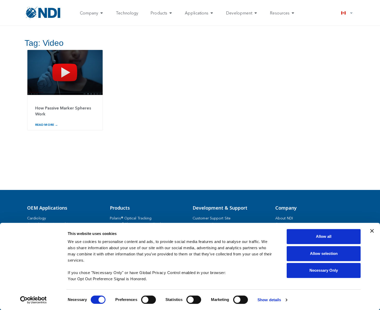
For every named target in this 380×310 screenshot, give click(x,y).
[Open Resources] (293, 13)
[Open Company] (102, 13)
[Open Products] (171, 13)
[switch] (148, 300)
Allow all (323, 236)
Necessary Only (323, 270)
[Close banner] (372, 231)
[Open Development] (256, 13)
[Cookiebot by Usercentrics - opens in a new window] (33, 300)
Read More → (46, 125)
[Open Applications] (212, 13)
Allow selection (324, 253)
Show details (269, 300)
